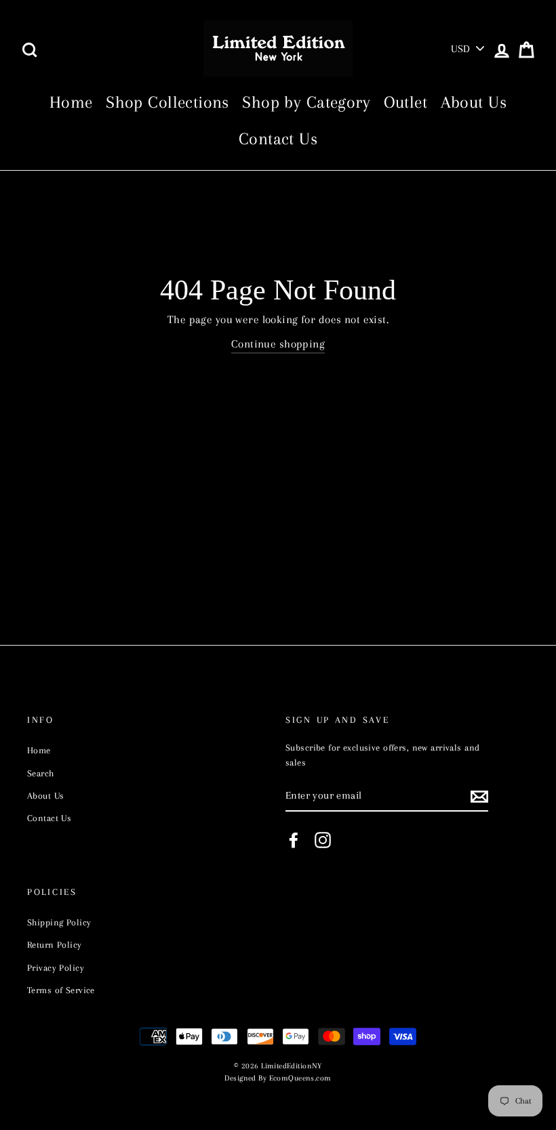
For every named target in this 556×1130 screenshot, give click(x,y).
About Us (474, 102)
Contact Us (278, 138)
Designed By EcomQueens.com (277, 1078)
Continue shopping (278, 343)
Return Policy (54, 944)
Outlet (406, 102)
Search (40, 773)
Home (71, 102)
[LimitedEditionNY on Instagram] (323, 840)
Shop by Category (306, 102)
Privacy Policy (55, 967)
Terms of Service (61, 989)
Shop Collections (167, 102)
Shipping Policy (59, 922)
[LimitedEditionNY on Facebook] (293, 840)
